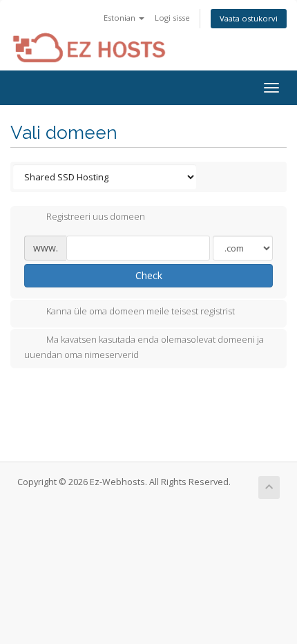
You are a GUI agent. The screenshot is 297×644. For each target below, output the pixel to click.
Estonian (120, 17)
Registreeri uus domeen (95, 217)
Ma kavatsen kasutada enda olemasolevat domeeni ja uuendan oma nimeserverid (144, 347)
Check (148, 275)
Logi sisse (172, 17)
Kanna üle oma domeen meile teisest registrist (140, 311)
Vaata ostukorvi (249, 18)
